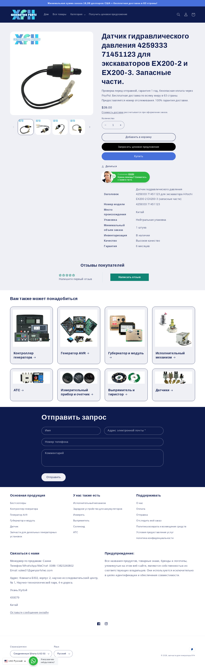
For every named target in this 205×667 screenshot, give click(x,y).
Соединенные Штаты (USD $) (29, 654)
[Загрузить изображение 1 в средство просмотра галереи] (25, 127)
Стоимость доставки (112, 112)
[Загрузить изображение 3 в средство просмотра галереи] (60, 127)
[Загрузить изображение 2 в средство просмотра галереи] (43, 127)
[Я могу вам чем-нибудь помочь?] (33, 660)
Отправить (53, 477)
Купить (138, 156)
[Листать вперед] (89, 127)
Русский (61, 654)
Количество (108, 118)
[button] (77, 14)
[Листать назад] (13, 127)
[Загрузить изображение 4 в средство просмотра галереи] (77, 127)
